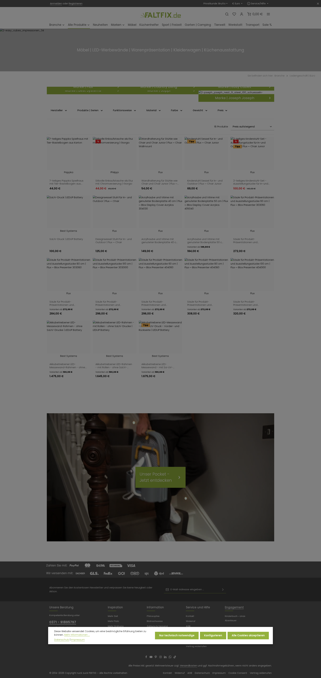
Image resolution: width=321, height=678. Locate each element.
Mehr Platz (113, 621)
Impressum (219, 673)
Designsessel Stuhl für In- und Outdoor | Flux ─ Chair (113, 241)
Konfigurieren (213, 635)
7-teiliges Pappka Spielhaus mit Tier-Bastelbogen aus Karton (66, 182)
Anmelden (56, 3)
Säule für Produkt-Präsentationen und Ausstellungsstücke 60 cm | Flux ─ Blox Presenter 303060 (250, 241)
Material (151, 110)
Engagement (234, 607)
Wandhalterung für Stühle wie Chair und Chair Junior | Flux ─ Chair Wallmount (159, 182)
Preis (221, 110)
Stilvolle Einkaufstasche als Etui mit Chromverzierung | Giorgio (114, 182)
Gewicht (198, 110)
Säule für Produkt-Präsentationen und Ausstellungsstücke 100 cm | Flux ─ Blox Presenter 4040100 (251, 303)
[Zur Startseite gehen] (160, 13)
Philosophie (153, 616)
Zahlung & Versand (157, 626)
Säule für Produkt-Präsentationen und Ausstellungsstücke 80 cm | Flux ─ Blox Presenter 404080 (204, 303)
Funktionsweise (122, 110)
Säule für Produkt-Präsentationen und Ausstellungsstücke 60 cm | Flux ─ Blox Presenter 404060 (158, 303)
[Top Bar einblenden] (268, 14)
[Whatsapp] (170, 657)
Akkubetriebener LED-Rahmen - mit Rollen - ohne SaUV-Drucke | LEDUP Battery (113, 366)
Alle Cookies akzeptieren (248, 635)
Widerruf (190, 621)
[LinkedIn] (165, 657)
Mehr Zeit (113, 616)
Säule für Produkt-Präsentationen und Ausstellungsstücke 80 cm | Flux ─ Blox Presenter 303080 (66, 303)
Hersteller (57, 110)
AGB (188, 626)
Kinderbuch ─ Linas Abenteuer (235, 618)
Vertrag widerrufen (196, 646)
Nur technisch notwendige (176, 635)
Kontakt (190, 616)
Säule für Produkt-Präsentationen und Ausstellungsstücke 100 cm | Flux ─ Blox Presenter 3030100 (113, 303)
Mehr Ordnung (116, 626)
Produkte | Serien (87, 110)
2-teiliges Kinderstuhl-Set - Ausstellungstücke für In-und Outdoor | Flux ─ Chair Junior (250, 182)
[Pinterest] (156, 657)
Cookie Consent (237, 673)
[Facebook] (146, 657)
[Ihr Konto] (241, 14)
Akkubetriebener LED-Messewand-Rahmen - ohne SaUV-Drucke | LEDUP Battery (67, 366)
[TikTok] (174, 657)
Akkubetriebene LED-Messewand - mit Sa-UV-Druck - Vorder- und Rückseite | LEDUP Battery (160, 366)
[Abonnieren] (223, 589)
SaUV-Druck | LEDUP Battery (66, 239)
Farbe (174, 110)
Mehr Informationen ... (77, 634)
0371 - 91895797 (62, 622)
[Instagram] (161, 657)
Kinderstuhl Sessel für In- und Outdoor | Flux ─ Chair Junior (205, 182)
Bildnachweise (155, 621)
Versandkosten (188, 665)
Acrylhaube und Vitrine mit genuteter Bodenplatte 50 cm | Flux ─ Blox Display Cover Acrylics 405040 (205, 241)
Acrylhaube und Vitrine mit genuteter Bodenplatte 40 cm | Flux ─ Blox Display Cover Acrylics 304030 (160, 241)
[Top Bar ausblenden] (317, 3)
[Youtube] (151, 657)
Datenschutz (202, 673)
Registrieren (75, 3)
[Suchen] (227, 14)
